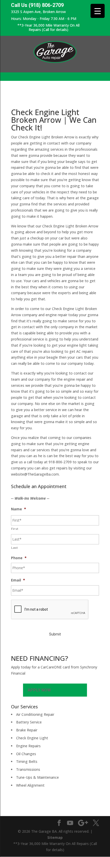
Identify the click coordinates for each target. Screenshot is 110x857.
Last (14, 548)
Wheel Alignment (30, 785)
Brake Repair (26, 730)
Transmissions (28, 769)
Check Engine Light (32, 737)
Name (18, 509)
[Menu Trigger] (98, 11)
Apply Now (39, 690)
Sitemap (55, 837)
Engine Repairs (28, 745)
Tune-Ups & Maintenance (37, 777)
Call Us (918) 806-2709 (37, 5)
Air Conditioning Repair (35, 714)
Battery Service (29, 722)
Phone (19, 558)
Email (18, 580)
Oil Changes (26, 753)
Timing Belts (26, 761)
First (14, 529)
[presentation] (50, 610)
